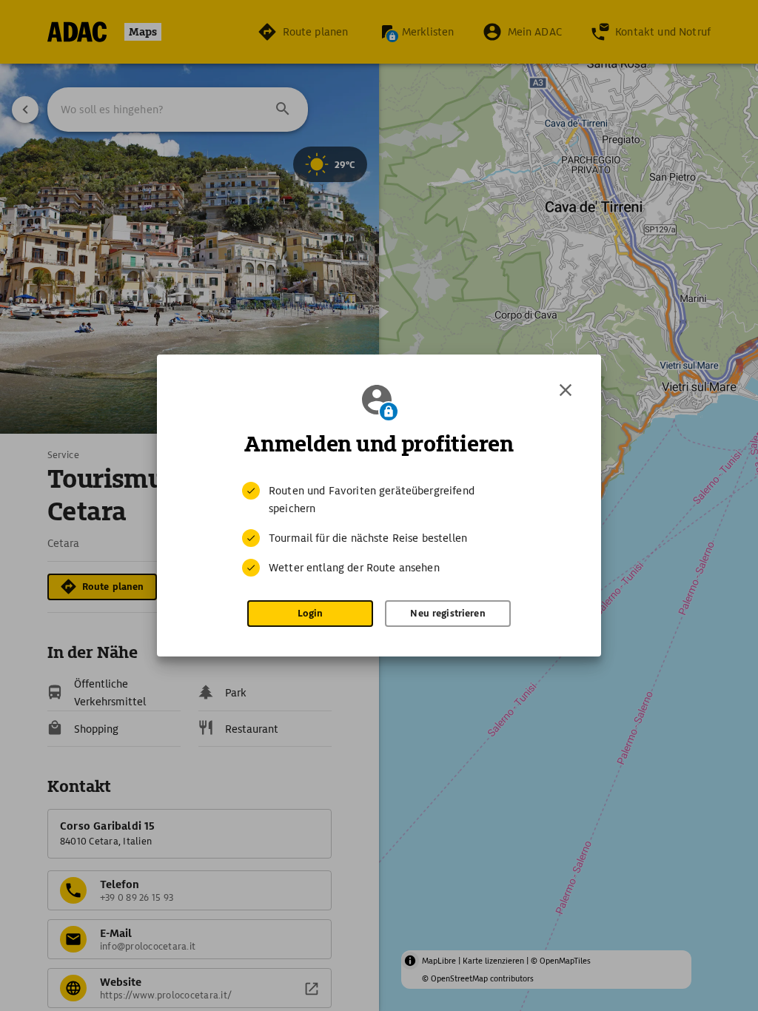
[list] (379, 529)
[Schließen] (565, 390)
